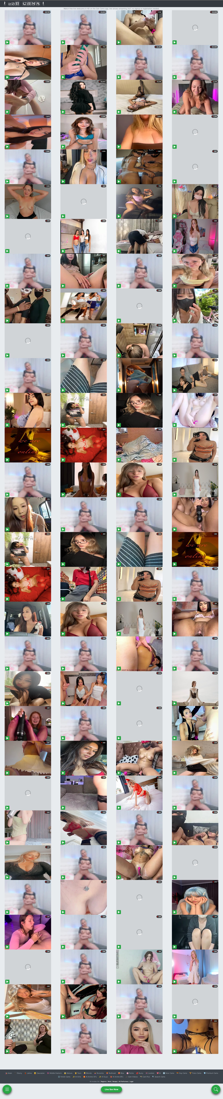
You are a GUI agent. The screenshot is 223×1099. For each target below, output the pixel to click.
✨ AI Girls (77, 1077)
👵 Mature (68, 1073)
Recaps (115, 1081)
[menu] (7, 1089)
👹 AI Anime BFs (116, 1077)
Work (109, 1081)
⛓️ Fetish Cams (64, 1077)
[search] (215, 1089)
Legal (131, 1081)
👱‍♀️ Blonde (88, 1073)
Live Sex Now (111, 1089)
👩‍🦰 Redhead (111, 1073)
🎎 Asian (8, 1073)
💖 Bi (159, 1073)
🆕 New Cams (168, 1073)
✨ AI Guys (103, 1077)
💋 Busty (139, 1073)
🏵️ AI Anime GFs (90, 1077)
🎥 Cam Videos (132, 1077)
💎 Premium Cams (211, 1073)
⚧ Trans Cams (195, 1073)
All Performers (123, 1081)
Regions (103, 1081)
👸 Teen (78, 1073)
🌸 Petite (130, 1073)
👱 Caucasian (39, 1073)
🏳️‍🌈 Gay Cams (182, 1073)
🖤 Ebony (18, 1073)
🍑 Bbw (121, 1073)
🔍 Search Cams (158, 1077)
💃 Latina (28, 1073)
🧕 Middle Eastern (54, 1073)
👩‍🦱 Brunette (99, 1073)
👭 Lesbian (150, 1073)
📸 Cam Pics (145, 1077)
